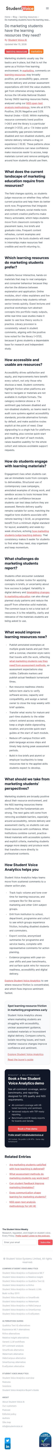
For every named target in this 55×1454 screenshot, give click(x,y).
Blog (15, 17)
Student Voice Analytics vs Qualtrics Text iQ (23, 1281)
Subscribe (45, 1242)
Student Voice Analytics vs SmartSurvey (21, 1309)
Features (6, 1382)
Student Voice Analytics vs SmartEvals (20, 1297)
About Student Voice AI (13, 1401)
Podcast (6, 1410)
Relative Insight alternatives (15, 1337)
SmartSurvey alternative (14, 1362)
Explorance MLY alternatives (16, 1329)
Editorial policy (9, 1414)
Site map (6, 1422)
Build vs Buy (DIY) (11, 1293)
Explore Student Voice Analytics (22, 980)
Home (7, 17)
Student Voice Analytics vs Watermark (20, 1301)
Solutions (6, 1386)
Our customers (9, 1406)
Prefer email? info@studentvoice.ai (25, 1135)
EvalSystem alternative (13, 1366)
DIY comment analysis (12, 1346)
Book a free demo (27, 1128)
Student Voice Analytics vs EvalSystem (20, 1313)
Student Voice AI (17, 39)
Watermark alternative (12, 1354)
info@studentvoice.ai (12, 1426)
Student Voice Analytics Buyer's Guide (20, 1390)
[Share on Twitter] (7, 1440)
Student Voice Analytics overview (18, 1378)
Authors (6, 1418)
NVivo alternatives (11, 1333)
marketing (36, 51)
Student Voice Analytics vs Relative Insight (22, 1277)
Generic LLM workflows (13, 1341)
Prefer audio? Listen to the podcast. (33, 1235)
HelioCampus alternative (14, 1358)
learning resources (28, 17)
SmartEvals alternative (13, 1350)
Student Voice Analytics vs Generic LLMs (21, 1289)
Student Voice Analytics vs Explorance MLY (23, 1273)
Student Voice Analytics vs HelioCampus (21, 1305)
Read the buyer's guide (20, 1059)
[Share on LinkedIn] (7, 1446)
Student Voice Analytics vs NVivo (18, 1285)
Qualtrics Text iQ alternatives (16, 1325)
